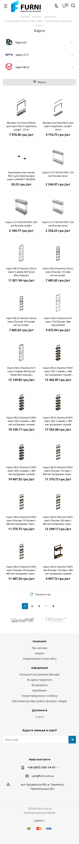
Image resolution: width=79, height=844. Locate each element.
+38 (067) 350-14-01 (41, 767)
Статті (39, 716)
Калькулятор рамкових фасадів (39, 674)
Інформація (39, 667)
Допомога (39, 710)
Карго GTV (22, 54)
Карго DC (21, 42)
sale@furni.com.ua (43, 776)
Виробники (39, 690)
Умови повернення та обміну (39, 695)
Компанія (39, 641)
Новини (39, 653)
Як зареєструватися (39, 679)
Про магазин (39, 648)
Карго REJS (22, 67)
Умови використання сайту (40, 658)
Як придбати (40, 685)
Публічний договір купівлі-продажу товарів (39, 701)
